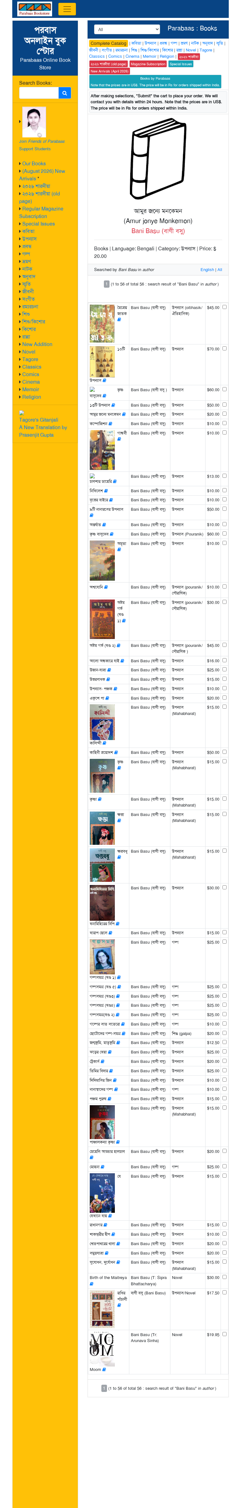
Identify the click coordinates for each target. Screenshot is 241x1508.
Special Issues (38, 224)
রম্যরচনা (30, 306)
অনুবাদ (28, 276)
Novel (28, 352)
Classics (31, 367)
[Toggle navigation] (67, 9)
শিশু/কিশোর (33, 321)
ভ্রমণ (26, 261)
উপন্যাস (29, 239)
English (207, 269)
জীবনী (28, 291)
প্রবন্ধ (27, 246)
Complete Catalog (108, 43)
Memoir (30, 389)
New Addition (37, 344)
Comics (30, 374)
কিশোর (29, 329)
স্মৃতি (26, 284)
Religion (31, 397)
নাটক (27, 269)
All (219, 269)
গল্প (26, 254)
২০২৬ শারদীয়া (36, 186)
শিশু (26, 314)
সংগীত (28, 299)
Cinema (31, 382)
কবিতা (28, 231)
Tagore (30, 359)
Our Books (34, 163)
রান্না (26, 336)
